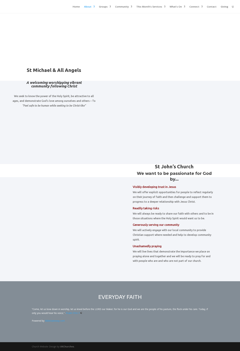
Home (76, 6)
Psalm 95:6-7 (73, 313)
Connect (194, 6)
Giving (224, 6)
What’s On (176, 6)
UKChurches (67, 346)
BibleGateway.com (55, 320)
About (87, 6)
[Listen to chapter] (81, 313)
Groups (103, 6)
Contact (211, 6)
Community (122, 6)
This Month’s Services (149, 6)
